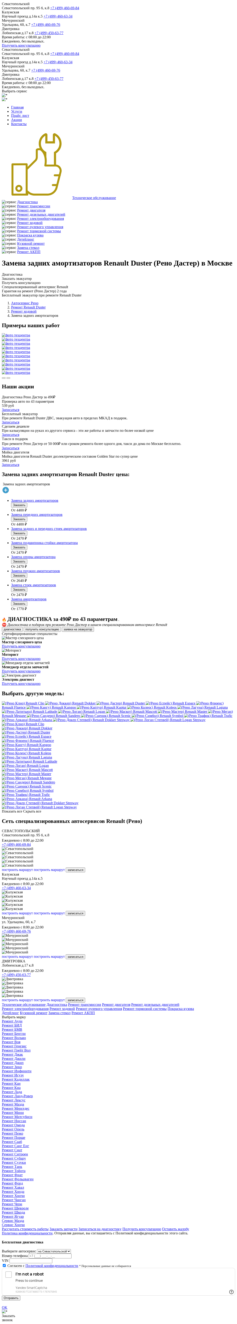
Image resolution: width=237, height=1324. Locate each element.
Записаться (10, 410)
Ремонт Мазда (13, 1104)
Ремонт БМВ (12, 1029)
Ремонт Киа (11, 1088)
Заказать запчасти (64, 1229)
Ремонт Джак (12, 1054)
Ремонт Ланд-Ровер (17, 1096)
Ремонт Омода (13, 1125)
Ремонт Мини (13, 1113)
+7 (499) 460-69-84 (64, 8)
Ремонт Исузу (13, 1075)
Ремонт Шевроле (15, 1208)
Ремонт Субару (14, 1158)
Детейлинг (25, 239)
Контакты (19, 124)
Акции (16, 120)
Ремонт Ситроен (15, 1154)
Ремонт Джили (13, 1059)
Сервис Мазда (13, 1221)
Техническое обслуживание (94, 198)
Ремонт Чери (12, 1204)
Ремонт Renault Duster (28, 307)
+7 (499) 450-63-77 (48, 33)
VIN (5, 1261)
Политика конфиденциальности (27, 1233)
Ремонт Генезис (14, 1046)
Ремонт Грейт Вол (16, 1050)
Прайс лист (20, 116)
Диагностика (27, 202)
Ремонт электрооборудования (40, 219)
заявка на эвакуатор (78, 629)
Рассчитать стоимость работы (25, 1229)
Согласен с (42, 1266)
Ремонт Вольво (14, 1038)
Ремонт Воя (11, 1042)
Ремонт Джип (13, 1063)
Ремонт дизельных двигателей (41, 214)
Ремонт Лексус (13, 1100)
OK (4, 1307)
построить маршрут (17, 870)
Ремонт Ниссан (14, 1121)
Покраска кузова (30, 235)
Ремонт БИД (12, 1025)
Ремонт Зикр (12, 1067)
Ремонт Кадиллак (16, 1079)
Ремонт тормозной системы (39, 231)
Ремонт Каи (11, 1083)
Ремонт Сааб (12, 1142)
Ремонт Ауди (12, 1021)
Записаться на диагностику (100, 1229)
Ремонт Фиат (12, 1175)
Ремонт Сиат (12, 1150)
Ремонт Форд (12, 1183)
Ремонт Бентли (14, 1034)
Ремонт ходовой (30, 223)
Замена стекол (28, 248)
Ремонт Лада (12, 1092)
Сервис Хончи (13, 1225)
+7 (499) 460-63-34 (58, 16)
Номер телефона (15, 1256)
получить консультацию (42, 629)
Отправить (11, 1298)
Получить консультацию (21, 45)
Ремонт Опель (13, 1129)
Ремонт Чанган (14, 1200)
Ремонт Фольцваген (18, 1179)
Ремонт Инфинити (16, 1071)
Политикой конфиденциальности (51, 1266)
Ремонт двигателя (31, 210)
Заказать (19, 505)
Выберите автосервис (19, 1251)
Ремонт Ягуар (13, 1216)
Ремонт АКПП (29, 252)
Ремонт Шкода (13, 1212)
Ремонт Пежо (12, 1133)
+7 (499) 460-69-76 (45, 25)
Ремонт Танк (12, 1167)
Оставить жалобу (175, 1229)
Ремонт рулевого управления (40, 227)
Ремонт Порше (13, 1138)
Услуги (16, 111)
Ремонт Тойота (13, 1171)
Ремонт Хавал (13, 1187)
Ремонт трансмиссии (33, 206)
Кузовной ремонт (31, 243)
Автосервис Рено (24, 303)
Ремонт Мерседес (15, 1108)
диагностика (12, 629)
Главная (17, 107)
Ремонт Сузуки (14, 1162)
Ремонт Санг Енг (15, 1146)
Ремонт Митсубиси (17, 1117)
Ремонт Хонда (13, 1192)
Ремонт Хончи (13, 1196)
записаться (75, 870)
